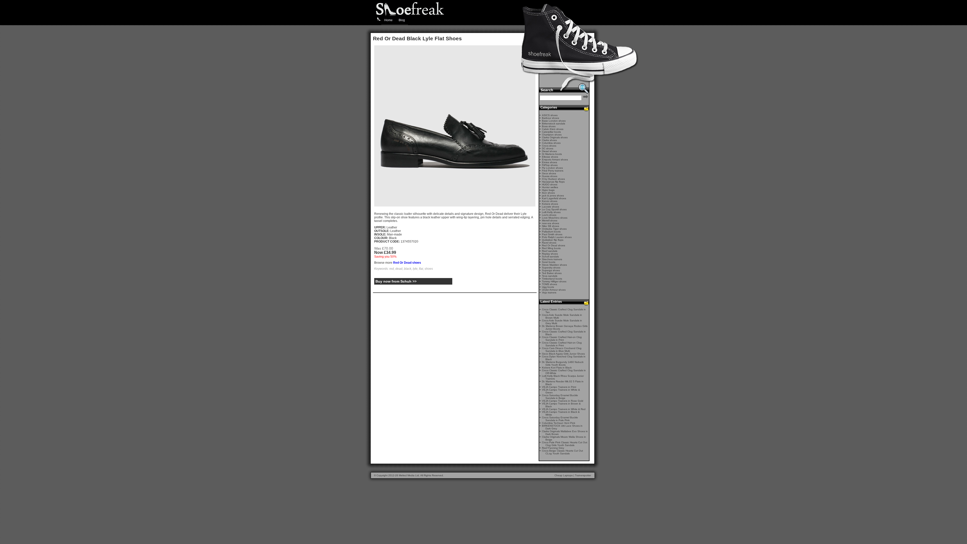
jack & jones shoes (553, 195)
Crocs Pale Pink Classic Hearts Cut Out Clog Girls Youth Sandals (564, 444)
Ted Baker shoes (552, 273)
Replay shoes (550, 253)
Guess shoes (549, 176)
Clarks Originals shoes (555, 137)
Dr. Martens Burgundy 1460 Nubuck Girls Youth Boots (562, 363)
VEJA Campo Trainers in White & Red (563, 409)
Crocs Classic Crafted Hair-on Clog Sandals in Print (562, 338)
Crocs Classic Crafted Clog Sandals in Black (564, 333)
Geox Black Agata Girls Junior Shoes (563, 353)
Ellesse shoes (550, 156)
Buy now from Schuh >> (396, 281)
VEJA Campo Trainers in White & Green (561, 391)
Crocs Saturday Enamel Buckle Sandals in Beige (560, 396)
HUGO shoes (549, 184)
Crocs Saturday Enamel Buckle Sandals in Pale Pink (560, 419)
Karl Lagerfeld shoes (554, 198)
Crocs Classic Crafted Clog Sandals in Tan (564, 311)
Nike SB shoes (550, 226)
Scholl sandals (550, 256)
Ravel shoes (549, 242)
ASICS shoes (550, 115)
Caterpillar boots (551, 131)
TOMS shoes (549, 284)
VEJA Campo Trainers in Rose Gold (562, 400)
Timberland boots (552, 278)
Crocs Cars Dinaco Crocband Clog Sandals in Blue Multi (561, 349)
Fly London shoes (552, 167)
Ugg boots (548, 287)
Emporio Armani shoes (555, 159)
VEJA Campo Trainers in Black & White (561, 413)
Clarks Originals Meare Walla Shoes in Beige (564, 438)
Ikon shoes (548, 192)
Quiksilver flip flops (552, 240)
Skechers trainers (552, 259)
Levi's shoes (549, 215)
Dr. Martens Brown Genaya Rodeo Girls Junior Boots (565, 327)
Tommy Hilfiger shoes (554, 281)
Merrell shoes (549, 220)
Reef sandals (549, 251)
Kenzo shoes (549, 201)
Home (388, 20)
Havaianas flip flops (553, 181)
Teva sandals (549, 276)
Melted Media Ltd (409, 475)
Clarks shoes (549, 140)
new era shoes (550, 223)
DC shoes (547, 148)
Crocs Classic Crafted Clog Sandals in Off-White (564, 372)
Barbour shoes (550, 118)
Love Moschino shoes (554, 217)
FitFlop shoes (550, 165)
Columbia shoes (551, 143)
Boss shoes (549, 126)
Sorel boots (548, 262)
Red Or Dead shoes (407, 262)
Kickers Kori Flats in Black (557, 367)
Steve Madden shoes (554, 264)
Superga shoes (551, 270)
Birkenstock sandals (553, 123)
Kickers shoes (550, 203)
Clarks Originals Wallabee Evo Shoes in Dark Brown (565, 432)
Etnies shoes (549, 162)
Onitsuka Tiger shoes (554, 228)
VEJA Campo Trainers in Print (559, 387)
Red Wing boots (551, 248)
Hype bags (548, 190)
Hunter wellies (550, 187)
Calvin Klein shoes (552, 129)
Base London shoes (554, 120)
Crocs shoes (549, 145)
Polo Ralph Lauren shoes (557, 237)
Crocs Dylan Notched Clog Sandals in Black (563, 358)
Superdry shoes (551, 267)
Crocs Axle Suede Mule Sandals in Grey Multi (562, 322)
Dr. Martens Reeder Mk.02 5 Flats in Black (562, 383)
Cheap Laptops (564, 475)
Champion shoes (552, 134)
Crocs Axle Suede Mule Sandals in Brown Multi (562, 316)
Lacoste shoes (550, 206)
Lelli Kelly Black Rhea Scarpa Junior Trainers (563, 377)
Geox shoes (549, 173)
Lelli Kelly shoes (551, 212)
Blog (402, 20)
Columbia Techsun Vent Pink (558, 423)
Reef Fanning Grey (553, 448)
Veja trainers (549, 292)
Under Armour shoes (554, 289)
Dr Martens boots (552, 154)
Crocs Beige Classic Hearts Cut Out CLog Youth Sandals (562, 452)
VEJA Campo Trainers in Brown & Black (561, 405)
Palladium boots (551, 231)
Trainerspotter (583, 475)
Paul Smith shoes (552, 234)
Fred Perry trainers (552, 170)
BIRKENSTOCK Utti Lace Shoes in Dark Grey (562, 427)
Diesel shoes (549, 151)
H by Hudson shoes (553, 179)
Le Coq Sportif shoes (554, 209)
